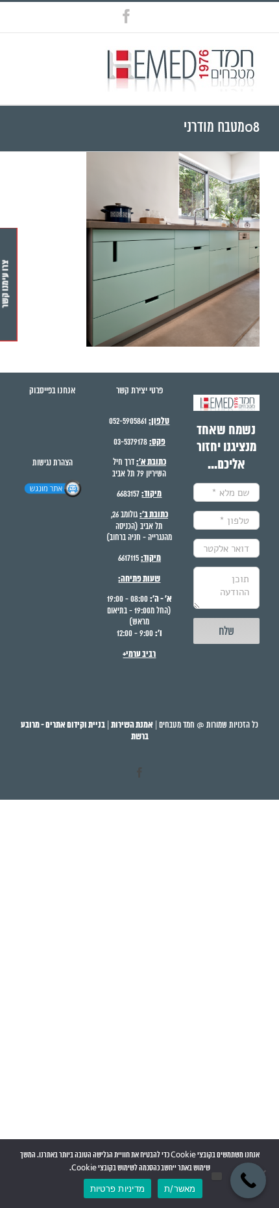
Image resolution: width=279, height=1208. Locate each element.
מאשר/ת (180, 1188)
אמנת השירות (132, 725)
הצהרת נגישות (52, 463)
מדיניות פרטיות (117, 1188)
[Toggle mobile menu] (21, 57)
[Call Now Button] (248, 1180)
